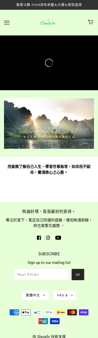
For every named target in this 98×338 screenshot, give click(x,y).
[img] (38, 238)
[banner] (48, 22)
